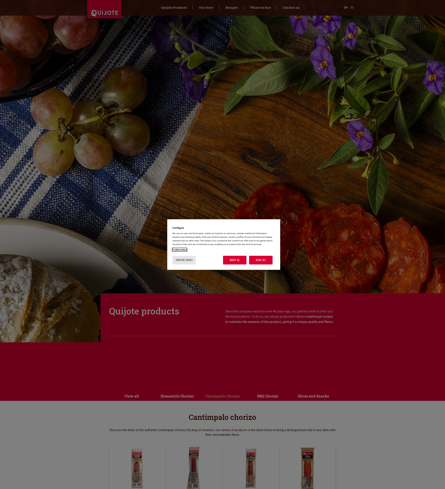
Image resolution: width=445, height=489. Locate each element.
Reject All (261, 259)
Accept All (235, 259)
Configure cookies (184, 259)
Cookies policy (179, 249)
